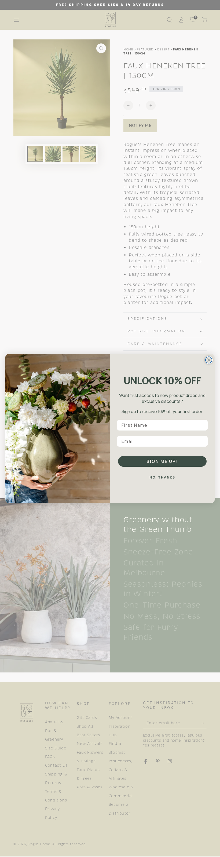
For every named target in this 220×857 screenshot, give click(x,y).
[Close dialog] (209, 360)
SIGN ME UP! (162, 461)
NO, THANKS (162, 477)
